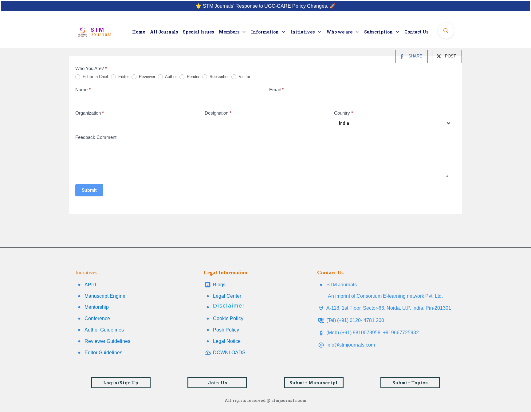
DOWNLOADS (229, 352)
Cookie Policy (228, 318)
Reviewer (146, 76)
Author (170, 76)
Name (83, 89)
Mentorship (97, 307)
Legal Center (227, 296)
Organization (89, 113)
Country (343, 113)
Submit (89, 190)
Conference (97, 318)
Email (276, 89)
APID (90, 284)
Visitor (244, 76)
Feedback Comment (95, 137)
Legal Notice (227, 341)
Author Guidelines (104, 329)
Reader (192, 76)
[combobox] (393, 123)
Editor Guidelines (103, 352)
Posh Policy (226, 329)
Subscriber (218, 76)
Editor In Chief (94, 76)
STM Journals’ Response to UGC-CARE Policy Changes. (265, 6)
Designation (218, 113)
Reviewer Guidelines (107, 341)
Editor (123, 76)
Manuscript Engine (105, 296)
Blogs (219, 284)
